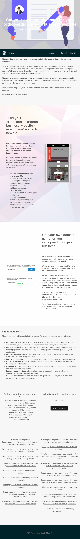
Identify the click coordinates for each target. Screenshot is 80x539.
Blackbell (45, 533)
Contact (64, 53)
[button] (40, 77)
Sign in (73, 53)
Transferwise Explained (20, 440)
